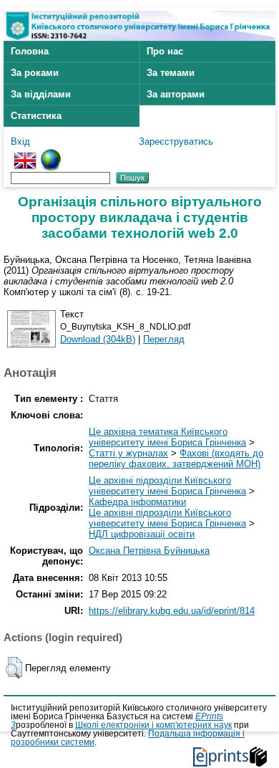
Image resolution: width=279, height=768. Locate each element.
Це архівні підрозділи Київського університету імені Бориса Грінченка (167, 485)
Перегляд (164, 339)
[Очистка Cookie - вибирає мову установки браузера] (50, 154)
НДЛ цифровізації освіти (142, 534)
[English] (25, 154)
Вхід (20, 141)
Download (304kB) (97, 339)
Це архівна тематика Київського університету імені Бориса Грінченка (167, 437)
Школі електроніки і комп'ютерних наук (153, 725)
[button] (14, 667)
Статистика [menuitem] (36, 115)
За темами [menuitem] (171, 72)
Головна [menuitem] (30, 51)
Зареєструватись (176, 141)
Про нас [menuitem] (165, 51)
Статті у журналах (128, 453)
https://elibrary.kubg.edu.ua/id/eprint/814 (172, 610)
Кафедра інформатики (137, 501)
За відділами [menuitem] (41, 94)
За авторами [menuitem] (176, 94)
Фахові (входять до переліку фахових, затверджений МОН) (176, 458)
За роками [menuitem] (35, 72)
